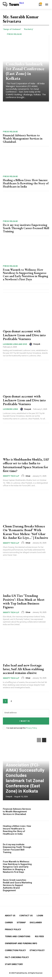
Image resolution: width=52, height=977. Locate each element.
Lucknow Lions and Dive (15, 344)
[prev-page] (39, 740)
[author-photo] (31, 344)
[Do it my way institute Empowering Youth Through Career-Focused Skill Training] (26, 206)
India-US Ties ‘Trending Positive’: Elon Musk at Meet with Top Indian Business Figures (23, 601)
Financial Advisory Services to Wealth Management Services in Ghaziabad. (22, 138)
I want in (24, 721)
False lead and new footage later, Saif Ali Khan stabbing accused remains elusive (23, 669)
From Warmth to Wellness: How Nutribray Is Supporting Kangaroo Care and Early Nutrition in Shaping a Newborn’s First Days (25, 274)
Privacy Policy (31, 728)
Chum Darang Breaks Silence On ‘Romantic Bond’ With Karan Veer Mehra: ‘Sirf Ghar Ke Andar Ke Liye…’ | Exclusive (25, 532)
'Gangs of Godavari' (12, 29)
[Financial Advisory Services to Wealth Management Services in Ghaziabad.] (26, 116)
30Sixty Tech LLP (11, 476)
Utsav (28, 476)
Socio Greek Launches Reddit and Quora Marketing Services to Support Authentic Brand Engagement (17, 885)
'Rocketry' (28, 29)
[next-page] (17, 701)
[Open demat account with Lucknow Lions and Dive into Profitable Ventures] (26, 312)
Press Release (14, 34)
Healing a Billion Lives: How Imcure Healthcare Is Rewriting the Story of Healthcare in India (26, 183)
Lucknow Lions (10, 409)
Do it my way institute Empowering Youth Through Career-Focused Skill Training (26, 228)
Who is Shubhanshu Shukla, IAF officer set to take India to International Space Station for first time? (26, 465)
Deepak (36, 344)
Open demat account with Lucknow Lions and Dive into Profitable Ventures (24, 335)
